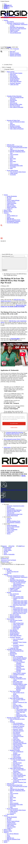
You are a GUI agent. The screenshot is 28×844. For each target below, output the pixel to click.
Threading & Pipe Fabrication (14, 96)
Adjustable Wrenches (18, 742)
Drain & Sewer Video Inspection (18, 581)
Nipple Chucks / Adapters (19, 673)
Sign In (8, 533)
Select (2, 71)
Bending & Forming (15, 126)
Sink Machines (13, 76)
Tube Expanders (17, 757)
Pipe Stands (16, 696)
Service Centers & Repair (13, 200)
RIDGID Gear (10, 218)
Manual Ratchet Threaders (20, 666)
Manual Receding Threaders (20, 669)
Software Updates (11, 206)
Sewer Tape (16, 628)
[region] (14, 422)
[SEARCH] (14, 263)
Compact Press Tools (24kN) (20, 602)
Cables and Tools (14, 84)
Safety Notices (10, 204)
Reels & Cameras (17, 587)
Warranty (9, 199)
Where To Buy (7, 210)
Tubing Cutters (16, 772)
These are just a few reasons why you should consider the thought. (13, 305)
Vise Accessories (14, 154)
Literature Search (11, 201)
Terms (5, 553)
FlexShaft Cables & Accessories (18, 646)
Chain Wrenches (17, 735)
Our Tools (6, 504)
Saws (11, 162)
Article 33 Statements (12, 529)
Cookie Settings (8, 550)
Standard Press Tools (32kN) (20, 600)
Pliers (11, 160)
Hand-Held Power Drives (19, 659)
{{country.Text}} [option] (8, 64)
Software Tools (10, 144)
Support (6, 194)
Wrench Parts (16, 748)
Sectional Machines (15, 78)
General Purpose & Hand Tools (14, 146)
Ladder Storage (14, 173)
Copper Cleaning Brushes (19, 775)
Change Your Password (9, 16)
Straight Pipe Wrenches (18, 724)
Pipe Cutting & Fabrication (16, 107)
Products (6, 574)
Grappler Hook (17, 625)
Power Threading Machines (20, 657)
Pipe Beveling (13, 100)
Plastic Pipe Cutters (18, 774)
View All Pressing (14, 593)
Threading (12, 101)
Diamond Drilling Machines (20, 689)
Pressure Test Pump (18, 765)
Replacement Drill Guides (16, 165)
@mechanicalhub (15, 338)
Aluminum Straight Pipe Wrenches (14, 432)
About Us (6, 213)
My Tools (6, 14)
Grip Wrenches (16, 747)
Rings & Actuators (14, 614)
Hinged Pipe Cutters (21, 714)
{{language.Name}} (9, 69)
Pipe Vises (15, 695)
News (8, 214)
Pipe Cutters (16, 708)
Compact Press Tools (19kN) (20, 603)
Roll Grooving (13, 103)
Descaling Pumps (17, 762)
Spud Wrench (16, 733)
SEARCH (4, 270)
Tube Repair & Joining (15, 127)
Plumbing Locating (14, 588)
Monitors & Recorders (18, 585)
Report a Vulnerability (9, 554)
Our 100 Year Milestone (13, 222)
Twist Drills (13, 167)
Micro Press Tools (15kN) (19, 605)
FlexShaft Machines (15, 83)
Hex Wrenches (16, 732)
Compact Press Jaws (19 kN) (20, 612)
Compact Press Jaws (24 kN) (20, 610)
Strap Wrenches (17, 740)
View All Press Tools (18, 596)
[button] (14, 1)
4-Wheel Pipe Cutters (21, 710)
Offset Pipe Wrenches (18, 730)
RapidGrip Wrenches (18, 726)
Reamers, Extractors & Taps (20, 702)
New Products (10, 814)
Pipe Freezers (16, 764)
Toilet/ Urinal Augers (18, 624)
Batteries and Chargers (15, 617)
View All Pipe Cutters (21, 709)
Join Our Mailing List (12, 215)
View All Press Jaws (18, 607)
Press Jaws (12, 606)
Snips (11, 168)
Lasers (11, 155)
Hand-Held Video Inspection (17, 580)
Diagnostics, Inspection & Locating (15, 505)
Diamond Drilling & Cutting (20, 684)
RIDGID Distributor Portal (13, 219)
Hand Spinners (16, 627)
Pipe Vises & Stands (15, 105)
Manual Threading (17, 660)
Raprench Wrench (18, 729)
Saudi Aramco (7, 447)
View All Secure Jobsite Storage (18, 171)
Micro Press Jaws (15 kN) (19, 613)
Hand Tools (13, 74)
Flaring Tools (16, 755)
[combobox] (8, 50)
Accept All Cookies (14, 423)
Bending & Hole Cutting (16, 104)
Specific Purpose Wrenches (19, 743)
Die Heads (18, 664)
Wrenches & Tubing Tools (13, 120)
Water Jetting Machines (15, 81)
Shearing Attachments (15, 616)
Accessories (13, 174)
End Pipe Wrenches (18, 727)
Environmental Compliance (13, 221)
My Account (7, 13)
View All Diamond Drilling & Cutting (21, 686)
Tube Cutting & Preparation (17, 128)
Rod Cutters (13, 161)
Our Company (7, 517)
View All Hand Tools (18, 623)
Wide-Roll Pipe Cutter (21, 716)
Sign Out (6, 17)
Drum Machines (14, 77)
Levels (11, 157)
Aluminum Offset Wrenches (12, 433)
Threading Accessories (18, 674)
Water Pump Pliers (17, 744)
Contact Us (9, 208)
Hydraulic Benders (17, 682)
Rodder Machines (14, 80)
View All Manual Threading (20, 662)
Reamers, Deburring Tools (19, 782)
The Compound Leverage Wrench (12, 439)
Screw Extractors (14, 164)
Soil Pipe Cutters (17, 705)
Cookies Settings (14, 427)
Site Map (6, 551)
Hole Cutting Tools (17, 681)
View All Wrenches (18, 723)
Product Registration (12, 196)
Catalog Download (11, 203)
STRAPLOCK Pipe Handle (17, 150)
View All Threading (18, 656)
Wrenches (12, 124)
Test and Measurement (15, 591)
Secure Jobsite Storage (12, 170)
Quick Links (7, 524)
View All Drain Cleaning (16, 73)
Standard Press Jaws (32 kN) (20, 609)
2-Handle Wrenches (18, 746)
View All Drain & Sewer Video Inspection (19, 583)
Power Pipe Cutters (18, 706)
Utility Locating (14, 589)
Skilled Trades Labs (12, 207)
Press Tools (13, 595)
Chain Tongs (16, 739)
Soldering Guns (17, 767)
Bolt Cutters (13, 158)
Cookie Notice (7, 548)
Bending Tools (16, 754)
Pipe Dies (18, 671)
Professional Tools (8, 6)
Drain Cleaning (10, 508)
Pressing (9, 507)
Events (8, 217)
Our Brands (6, 8)
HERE (23, 476)
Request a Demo (8, 211)
